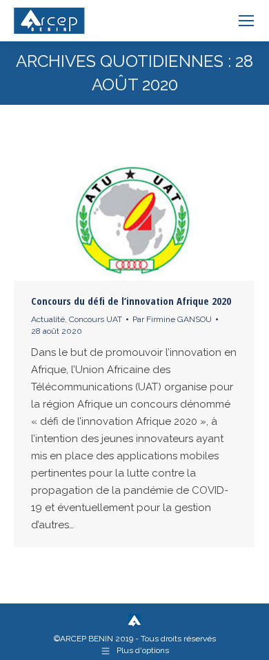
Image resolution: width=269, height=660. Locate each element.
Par (172, 319)
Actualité (48, 319)
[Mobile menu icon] (246, 21)
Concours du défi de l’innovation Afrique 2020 (131, 301)
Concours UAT (95, 319)
